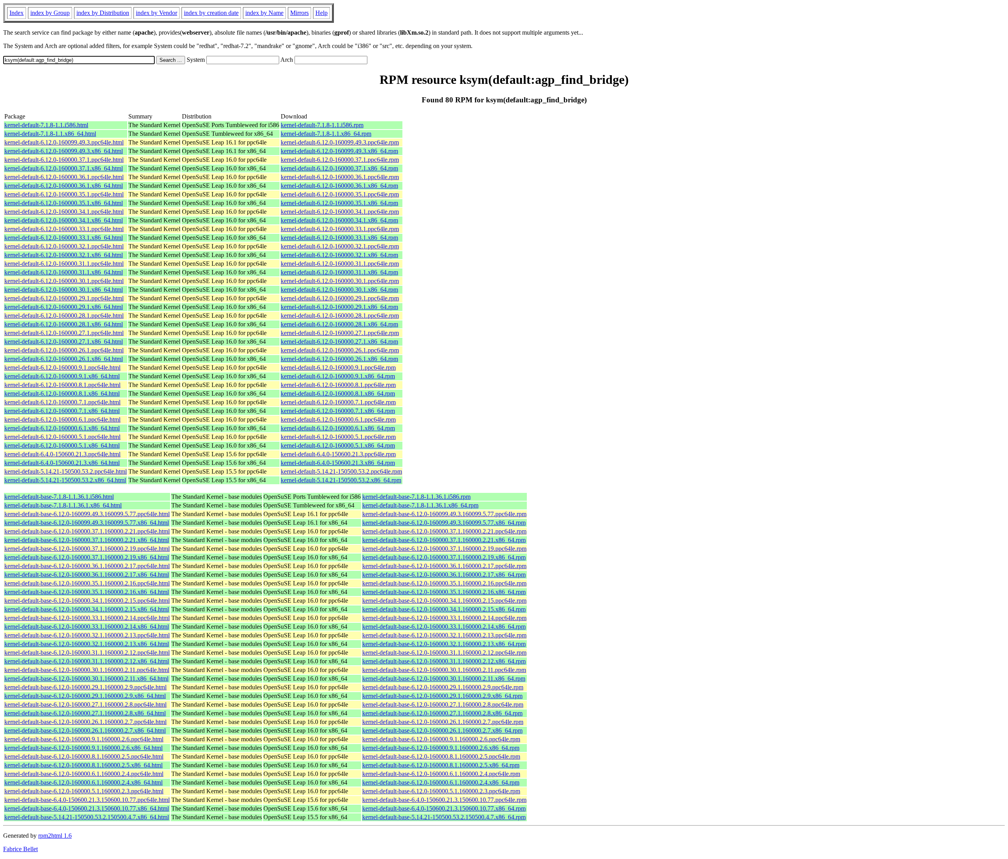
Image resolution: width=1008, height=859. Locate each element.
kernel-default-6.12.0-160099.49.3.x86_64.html (63, 151)
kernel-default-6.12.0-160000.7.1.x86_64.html (62, 410)
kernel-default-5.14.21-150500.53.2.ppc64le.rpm (341, 471)
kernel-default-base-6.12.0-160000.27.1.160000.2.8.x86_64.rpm (442, 713)
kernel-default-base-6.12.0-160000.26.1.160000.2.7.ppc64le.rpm (442, 721)
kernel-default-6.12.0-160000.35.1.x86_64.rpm (339, 203)
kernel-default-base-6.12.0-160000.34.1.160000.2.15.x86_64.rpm (444, 609)
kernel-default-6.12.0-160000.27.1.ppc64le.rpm (340, 333)
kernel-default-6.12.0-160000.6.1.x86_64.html (62, 428)
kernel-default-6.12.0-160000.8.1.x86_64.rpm (338, 393)
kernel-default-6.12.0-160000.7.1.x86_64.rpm (338, 410)
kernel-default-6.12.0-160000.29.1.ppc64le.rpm (340, 298)
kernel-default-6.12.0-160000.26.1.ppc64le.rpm (340, 350)
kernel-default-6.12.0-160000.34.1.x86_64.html (63, 220)
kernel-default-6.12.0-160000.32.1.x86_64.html (63, 255)
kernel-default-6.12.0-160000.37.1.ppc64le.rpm (340, 159)
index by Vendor (156, 12)
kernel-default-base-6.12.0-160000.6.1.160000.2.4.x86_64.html (83, 782)
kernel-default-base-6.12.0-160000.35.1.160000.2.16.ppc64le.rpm (444, 583)
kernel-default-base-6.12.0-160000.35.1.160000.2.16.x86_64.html (86, 592)
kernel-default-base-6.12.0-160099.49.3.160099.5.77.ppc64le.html (87, 514)
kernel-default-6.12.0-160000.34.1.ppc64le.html (64, 211)
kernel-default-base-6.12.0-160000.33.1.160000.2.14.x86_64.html (86, 626)
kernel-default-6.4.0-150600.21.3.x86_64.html (62, 462)
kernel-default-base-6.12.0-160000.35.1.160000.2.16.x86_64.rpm (444, 592)
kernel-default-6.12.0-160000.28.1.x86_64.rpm (339, 324)
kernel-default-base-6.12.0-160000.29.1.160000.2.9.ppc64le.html (85, 687)
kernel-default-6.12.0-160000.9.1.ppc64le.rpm (338, 367)
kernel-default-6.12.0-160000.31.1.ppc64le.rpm (340, 263)
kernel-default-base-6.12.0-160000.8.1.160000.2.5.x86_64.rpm (440, 765)
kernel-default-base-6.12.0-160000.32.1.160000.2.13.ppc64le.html (87, 635)
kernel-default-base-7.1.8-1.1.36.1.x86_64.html (63, 505)
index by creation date (211, 12)
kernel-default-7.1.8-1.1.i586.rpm (322, 125)
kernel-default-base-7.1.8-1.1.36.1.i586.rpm (416, 496)
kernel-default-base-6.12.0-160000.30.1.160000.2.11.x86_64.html (86, 678)
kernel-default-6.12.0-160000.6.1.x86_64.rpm (338, 428)
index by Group (50, 12)
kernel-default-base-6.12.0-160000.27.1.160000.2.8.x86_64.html (85, 713)
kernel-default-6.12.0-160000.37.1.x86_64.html (63, 168)
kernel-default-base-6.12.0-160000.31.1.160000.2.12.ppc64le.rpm (444, 652)
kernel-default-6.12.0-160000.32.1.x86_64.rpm (339, 255)
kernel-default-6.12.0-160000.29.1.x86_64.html (63, 307)
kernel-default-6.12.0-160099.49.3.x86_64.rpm (339, 151)
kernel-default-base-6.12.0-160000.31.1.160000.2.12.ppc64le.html (87, 652)
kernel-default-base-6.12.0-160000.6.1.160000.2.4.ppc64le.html (83, 773)
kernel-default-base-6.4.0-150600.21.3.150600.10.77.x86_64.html (86, 808)
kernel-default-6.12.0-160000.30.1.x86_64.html (63, 289)
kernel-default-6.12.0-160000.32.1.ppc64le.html (64, 246)
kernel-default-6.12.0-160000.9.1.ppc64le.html (62, 367)
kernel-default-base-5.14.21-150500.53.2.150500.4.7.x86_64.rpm (444, 817)
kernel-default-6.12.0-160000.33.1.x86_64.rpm (339, 237)
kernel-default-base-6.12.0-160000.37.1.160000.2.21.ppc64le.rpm (444, 531)
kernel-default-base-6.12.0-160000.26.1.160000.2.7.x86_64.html (85, 730)
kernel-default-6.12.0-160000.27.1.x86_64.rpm (339, 341)
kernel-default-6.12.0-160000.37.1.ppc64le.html (64, 159)
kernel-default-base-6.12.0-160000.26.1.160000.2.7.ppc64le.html (85, 721)
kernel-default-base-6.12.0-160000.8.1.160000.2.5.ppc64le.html (83, 756)
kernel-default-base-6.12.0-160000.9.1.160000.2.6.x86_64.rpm (440, 747)
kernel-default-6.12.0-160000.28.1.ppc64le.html (64, 315)
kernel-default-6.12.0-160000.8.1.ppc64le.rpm (338, 384)
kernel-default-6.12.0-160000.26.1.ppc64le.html (64, 350)
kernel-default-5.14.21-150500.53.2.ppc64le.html (65, 471)
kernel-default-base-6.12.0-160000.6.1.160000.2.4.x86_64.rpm (440, 782)
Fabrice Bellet (20, 849)
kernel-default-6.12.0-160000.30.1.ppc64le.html (64, 281)
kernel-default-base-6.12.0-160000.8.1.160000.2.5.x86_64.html (83, 765)
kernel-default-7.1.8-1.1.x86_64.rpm (326, 133)
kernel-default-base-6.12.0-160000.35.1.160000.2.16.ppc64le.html (87, 583)
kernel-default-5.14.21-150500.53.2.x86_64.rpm (341, 480)
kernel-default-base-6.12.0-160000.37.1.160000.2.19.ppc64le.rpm (444, 548)
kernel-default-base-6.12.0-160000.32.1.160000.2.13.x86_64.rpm (444, 644)
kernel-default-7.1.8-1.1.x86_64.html (50, 133)
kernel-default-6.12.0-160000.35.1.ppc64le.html (64, 194)
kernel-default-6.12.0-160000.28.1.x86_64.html (63, 324)
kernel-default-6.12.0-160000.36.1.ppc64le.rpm (340, 177)
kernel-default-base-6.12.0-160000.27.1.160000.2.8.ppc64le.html (85, 704)
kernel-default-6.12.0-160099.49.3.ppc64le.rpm (340, 142)
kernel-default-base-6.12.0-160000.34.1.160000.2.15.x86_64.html (86, 609)
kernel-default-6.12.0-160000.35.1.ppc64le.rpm (340, 194)
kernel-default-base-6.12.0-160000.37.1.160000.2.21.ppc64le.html (87, 531)
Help (321, 12)
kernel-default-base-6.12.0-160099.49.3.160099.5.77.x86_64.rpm (444, 522)
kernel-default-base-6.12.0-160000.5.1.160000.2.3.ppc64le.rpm (441, 791)
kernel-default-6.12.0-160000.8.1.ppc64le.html (62, 384)
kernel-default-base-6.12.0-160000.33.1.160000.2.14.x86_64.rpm (444, 626)
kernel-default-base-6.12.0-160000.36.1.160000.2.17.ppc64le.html (87, 566)
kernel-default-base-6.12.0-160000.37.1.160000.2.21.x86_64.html (86, 540)
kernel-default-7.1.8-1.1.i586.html (46, 125)
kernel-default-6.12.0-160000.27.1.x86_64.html (63, 341)
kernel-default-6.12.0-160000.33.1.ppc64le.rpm (340, 229)
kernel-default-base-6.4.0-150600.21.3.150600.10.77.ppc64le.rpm (444, 799)
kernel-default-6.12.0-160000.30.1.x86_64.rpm (339, 289)
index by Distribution (102, 12)
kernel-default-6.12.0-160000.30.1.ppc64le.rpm (340, 281)
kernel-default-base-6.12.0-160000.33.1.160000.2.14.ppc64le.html (87, 618)
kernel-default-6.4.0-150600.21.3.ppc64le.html (62, 454)
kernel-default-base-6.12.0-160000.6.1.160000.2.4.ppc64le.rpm (441, 773)
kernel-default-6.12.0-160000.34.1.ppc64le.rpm (340, 211)
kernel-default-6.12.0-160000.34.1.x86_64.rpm (339, 220)
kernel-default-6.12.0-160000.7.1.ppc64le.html (62, 402)
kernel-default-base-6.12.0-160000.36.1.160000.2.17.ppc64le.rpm (444, 566)
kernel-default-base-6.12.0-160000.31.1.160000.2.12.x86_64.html (86, 661)
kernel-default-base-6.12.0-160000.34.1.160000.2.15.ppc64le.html (87, 600)
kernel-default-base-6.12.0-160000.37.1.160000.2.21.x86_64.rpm (444, 540)
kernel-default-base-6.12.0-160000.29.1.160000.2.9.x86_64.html (85, 695)
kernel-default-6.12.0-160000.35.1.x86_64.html (63, 203)
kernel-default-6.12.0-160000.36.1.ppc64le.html (64, 177)
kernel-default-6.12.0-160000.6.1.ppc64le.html (62, 419)
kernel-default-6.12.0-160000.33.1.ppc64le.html (64, 229)
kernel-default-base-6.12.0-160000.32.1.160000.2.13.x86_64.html (86, 644)
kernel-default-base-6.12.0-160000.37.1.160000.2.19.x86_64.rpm (444, 557)
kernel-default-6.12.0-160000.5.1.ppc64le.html (62, 436)
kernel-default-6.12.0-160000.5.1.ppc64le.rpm (338, 436)
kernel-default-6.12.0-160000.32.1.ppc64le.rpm (340, 246)
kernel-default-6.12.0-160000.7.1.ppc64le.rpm (338, 402)
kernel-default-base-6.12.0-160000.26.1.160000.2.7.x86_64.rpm (442, 730)
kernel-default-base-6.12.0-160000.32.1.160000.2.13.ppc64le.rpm (444, 635)
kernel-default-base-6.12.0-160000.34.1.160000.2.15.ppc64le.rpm (444, 600)
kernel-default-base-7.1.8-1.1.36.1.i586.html (59, 496)
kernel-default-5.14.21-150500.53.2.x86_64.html (65, 480)
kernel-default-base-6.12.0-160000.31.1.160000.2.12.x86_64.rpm (444, 661)
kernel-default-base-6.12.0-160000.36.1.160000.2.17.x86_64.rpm (444, 574)
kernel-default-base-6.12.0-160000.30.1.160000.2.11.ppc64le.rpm (444, 669)
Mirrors (299, 12)
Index (16, 12)
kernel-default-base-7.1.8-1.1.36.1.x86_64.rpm (420, 505)
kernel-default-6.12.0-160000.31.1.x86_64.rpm (339, 272)
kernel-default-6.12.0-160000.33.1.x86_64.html (63, 237)
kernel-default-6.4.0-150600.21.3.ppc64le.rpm (338, 454)
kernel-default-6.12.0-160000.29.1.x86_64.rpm (339, 307)
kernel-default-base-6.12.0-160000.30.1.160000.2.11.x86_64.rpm (443, 678)
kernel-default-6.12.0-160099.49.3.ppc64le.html (64, 142)
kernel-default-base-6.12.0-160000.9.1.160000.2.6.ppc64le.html (83, 739)
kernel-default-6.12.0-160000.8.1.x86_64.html (62, 393)
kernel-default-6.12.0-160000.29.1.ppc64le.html (64, 298)
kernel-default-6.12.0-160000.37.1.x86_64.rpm (339, 168)
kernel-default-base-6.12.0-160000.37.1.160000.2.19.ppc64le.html (87, 548)
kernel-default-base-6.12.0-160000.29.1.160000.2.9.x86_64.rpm (442, 695)
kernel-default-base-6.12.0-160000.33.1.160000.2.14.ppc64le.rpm (444, 618)
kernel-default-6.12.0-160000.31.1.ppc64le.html (64, 263)
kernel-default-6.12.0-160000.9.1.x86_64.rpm (338, 376)
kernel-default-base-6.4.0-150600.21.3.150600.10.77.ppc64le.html (87, 799)
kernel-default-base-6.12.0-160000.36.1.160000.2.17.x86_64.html (86, 574)
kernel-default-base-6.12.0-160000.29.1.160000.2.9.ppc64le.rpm (442, 687)
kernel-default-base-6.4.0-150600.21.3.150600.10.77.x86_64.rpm (444, 808)
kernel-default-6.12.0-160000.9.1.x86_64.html (62, 376)
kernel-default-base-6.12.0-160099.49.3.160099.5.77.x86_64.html (86, 522)
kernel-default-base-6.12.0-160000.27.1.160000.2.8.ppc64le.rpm (442, 704)
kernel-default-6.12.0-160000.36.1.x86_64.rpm (339, 185)
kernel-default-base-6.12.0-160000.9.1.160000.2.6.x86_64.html (83, 747)
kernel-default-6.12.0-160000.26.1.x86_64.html (63, 358)
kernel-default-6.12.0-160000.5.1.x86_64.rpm (338, 445)
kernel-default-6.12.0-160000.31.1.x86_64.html (63, 272)
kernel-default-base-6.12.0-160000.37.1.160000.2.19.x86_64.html (86, 557)
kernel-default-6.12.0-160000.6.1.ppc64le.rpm (338, 419)
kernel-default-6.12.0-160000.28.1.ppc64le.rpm (340, 315)
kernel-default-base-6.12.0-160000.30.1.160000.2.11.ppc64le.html (86, 669)
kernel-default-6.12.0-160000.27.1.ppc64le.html (64, 333)
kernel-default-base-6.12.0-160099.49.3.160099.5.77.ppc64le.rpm (444, 514)
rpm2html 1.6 (55, 835)
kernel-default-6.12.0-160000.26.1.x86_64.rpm (339, 358)
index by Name (264, 12)
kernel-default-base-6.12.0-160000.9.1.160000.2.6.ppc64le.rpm (441, 739)
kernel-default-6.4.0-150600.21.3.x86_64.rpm (338, 462)
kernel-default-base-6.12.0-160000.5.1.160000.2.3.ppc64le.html (83, 791)
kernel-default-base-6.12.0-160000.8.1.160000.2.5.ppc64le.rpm (441, 756)
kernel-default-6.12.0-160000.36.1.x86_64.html (63, 185)
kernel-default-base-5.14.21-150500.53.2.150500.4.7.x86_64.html (86, 817)
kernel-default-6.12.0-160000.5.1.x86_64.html (62, 445)
